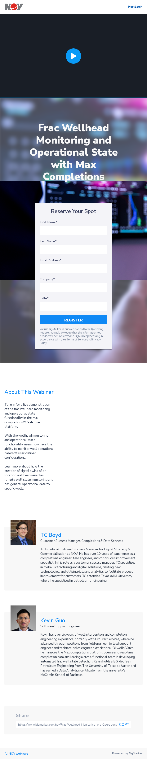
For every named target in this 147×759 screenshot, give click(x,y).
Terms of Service (77, 339)
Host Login (135, 6)
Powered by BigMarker (127, 753)
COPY (124, 724)
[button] (73, 56)
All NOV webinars (16, 753)
